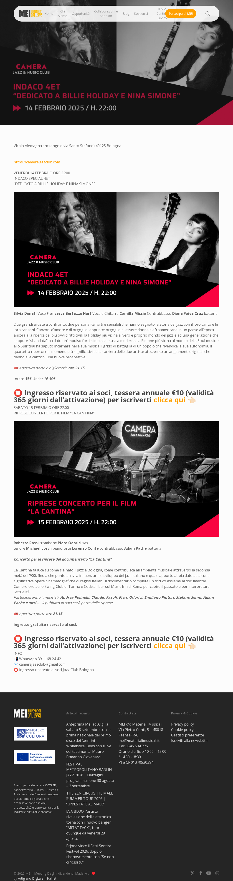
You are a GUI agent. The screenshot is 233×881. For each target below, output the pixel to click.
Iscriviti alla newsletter (190, 740)
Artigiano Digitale (30, 878)
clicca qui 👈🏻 (175, 399)
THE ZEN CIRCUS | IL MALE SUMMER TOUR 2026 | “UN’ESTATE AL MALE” (89, 799)
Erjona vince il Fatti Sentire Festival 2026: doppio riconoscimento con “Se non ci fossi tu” (90, 854)
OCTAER (50, 785)
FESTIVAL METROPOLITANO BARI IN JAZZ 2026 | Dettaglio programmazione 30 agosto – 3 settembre (90, 775)
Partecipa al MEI (181, 13)
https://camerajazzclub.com (37, 162)
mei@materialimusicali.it (139, 740)
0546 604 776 (137, 745)
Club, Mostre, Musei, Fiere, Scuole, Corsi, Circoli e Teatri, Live (116, 107)
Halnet (51, 878)
